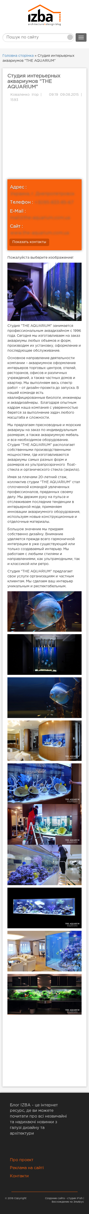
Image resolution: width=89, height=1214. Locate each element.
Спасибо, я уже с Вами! (44, 105)
